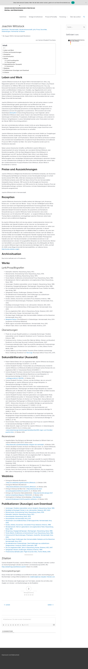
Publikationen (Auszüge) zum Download (16, 70)
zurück (7, 605)
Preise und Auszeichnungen (12, 52)
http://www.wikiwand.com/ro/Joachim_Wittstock (20, 487)
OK (73, 2)
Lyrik (34, 29)
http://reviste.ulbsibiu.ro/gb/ (10, 249)
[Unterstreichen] (8, 625)
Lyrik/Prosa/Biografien (13, 60)
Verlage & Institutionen (36, 17)
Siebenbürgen (6, 31)
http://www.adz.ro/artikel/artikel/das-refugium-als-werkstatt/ (24, 444)
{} (25, 624)
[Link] (23, 625)
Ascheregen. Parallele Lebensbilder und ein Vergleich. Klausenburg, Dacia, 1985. (30, 508)
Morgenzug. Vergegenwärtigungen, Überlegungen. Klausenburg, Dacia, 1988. (29, 531)
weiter (50, 605)
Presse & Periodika (51, 17)
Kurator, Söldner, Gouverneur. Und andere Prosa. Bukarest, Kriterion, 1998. (28, 525)
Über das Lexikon (75, 17)
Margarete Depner (11, 319)
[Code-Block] (20, 625)
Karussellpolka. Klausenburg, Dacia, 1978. (18, 516)
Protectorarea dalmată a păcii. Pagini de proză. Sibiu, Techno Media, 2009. (28, 551)
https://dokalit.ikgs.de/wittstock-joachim (14, 567)
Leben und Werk (9, 50)
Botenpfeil (13, 113)
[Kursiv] (6, 625)
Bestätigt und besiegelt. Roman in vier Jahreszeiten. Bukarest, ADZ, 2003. (28, 510)
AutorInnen (23, 17)
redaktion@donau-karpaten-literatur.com (42, 577)
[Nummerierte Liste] (13, 625)
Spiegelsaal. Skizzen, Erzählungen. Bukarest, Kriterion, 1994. (24, 549)
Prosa (38, 29)
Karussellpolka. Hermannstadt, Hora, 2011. (18, 518)
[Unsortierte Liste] (15, 625)
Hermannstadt (14, 29)
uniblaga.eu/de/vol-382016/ (14, 378)
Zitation (6, 72)
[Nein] (86, 2)
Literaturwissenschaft (25, 29)
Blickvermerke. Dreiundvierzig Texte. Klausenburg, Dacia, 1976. (25, 512)
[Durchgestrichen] (11, 625)
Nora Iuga (29, 352)
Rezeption (7, 54)
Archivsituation (9, 56)
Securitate (43, 29)
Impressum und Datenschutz (10, 655)
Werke (6, 58)
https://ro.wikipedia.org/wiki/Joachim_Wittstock (20, 482)
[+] (27, 624)
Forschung (62, 17)
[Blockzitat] (18, 625)
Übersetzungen (11, 62)
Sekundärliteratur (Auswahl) (13, 64)
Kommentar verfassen (18, 31)
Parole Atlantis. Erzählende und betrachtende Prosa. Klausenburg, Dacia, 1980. (29, 533)
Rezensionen (10, 66)
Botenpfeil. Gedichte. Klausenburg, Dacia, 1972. (20, 514)
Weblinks (6, 68)
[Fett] (3, 625)
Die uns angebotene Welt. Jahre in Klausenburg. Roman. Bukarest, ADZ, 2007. (29, 547)
